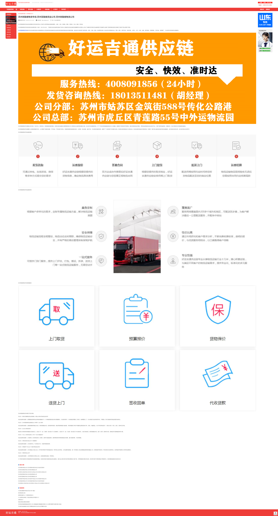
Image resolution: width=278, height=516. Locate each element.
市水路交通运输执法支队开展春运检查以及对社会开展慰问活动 (32, 506)
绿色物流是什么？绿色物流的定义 (25, 495)
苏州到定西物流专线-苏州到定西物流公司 (27, 474)
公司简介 (55, 9)
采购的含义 (20, 499)
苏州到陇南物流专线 (22, 30)
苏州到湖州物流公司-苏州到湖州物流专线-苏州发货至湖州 (31, 481)
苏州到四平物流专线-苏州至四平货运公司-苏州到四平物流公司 (32, 478)
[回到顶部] (275, 513)
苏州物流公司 (29, 13)
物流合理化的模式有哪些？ (24, 501)
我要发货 (262, 9)
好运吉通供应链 (21, 13)
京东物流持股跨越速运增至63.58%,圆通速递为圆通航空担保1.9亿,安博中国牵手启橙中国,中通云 (40, 504)
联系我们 (63, 9)
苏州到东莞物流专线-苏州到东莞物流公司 (27, 469)
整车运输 (30, 9)
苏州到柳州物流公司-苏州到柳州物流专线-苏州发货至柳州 (31, 467)
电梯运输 (22, 9)
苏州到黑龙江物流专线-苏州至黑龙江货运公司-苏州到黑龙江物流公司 (33, 483)
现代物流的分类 (21, 493)
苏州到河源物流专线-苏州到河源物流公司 (27, 476)
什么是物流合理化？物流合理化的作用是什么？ (29, 497)
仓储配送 (38, 9)
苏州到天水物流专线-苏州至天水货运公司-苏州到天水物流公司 (32, 472)
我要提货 (268, 9)
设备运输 (47, 9)
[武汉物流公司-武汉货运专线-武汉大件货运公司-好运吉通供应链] (11, 4)
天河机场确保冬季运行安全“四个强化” (26, 490)
